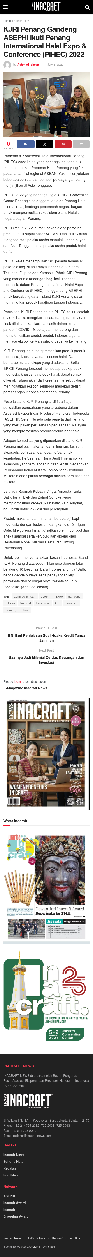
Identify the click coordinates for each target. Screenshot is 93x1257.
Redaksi (9, 1168)
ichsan (10, 603)
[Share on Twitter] (44, 144)
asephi (46, 596)
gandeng (74, 596)
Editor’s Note (13, 1161)
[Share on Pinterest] (63, 144)
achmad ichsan (25, 596)
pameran (71, 603)
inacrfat (25, 603)
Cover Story (21, 20)
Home (7, 20)
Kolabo (50, 1246)
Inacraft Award (14, 1202)
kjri (57, 603)
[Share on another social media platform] (81, 144)
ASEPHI (9, 1196)
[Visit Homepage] (46, 6)
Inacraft (9, 1209)
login (17, 681)
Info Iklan (10, 1175)
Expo (59, 596)
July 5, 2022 (55, 64)
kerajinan (43, 603)
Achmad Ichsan (28, 64)
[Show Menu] (5, 7)
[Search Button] (87, 7)
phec (25, 610)
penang (11, 610)
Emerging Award (16, 1216)
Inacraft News (13, 1154)
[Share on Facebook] (26, 144)
